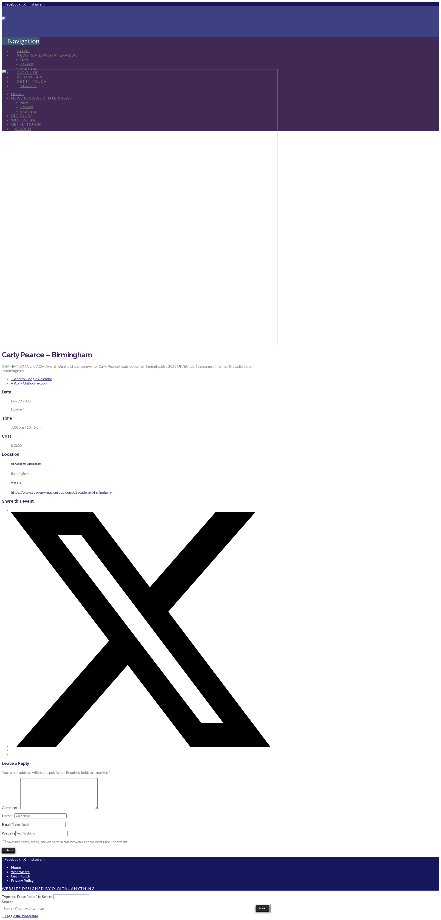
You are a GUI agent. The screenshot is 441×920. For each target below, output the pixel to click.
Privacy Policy (22, 880)
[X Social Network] (141, 745)
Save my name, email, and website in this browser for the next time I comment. (67, 842)
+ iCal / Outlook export (29, 383)
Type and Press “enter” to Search (27, 896)
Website (8, 833)
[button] (21, 41)
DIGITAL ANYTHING (73, 888)
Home (16, 867)
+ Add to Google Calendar (31, 378)
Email (7, 824)
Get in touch (20, 876)
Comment (11, 807)
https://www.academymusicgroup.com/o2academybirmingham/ (61, 492)
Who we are (20, 871)
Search (8, 901)
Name (8, 815)
